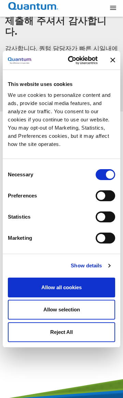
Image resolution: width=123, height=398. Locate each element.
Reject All (61, 332)
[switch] (105, 195)
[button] (113, 8)
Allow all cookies (61, 287)
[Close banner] (112, 60)
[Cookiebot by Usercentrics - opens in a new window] (72, 60)
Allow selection (61, 309)
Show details (86, 265)
